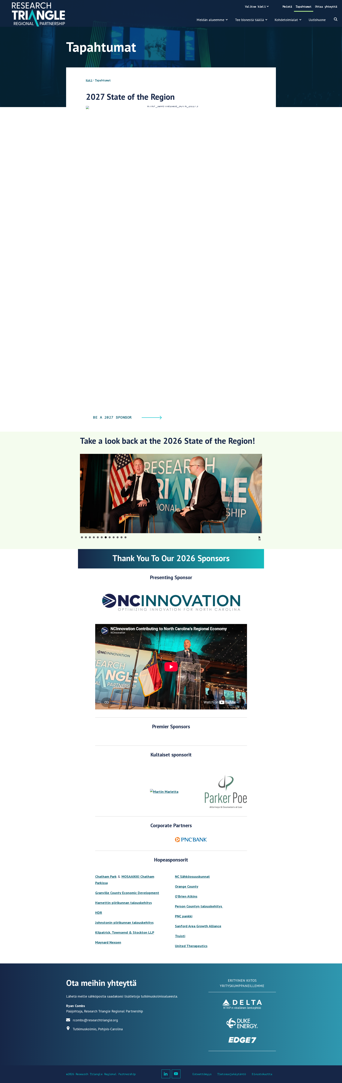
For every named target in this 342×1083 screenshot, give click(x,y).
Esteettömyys (201, 1074)
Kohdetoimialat (286, 19)
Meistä (287, 6)
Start (260, 537)
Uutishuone (317, 19)
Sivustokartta (262, 1074)
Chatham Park (106, 876)
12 (125, 537)
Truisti (180, 936)
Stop (259, 539)
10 (118, 537)
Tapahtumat (304, 6)
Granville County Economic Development (127, 892)
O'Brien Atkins (186, 896)
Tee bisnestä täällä (249, 19)
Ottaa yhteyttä (326, 6)
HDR (98, 912)
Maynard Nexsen (108, 942)
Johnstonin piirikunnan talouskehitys (124, 922)
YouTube (176, 1074)
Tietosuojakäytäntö (231, 1074)
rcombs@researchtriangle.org (95, 1020)
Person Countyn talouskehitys (199, 906)
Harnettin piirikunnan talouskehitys (123, 902)
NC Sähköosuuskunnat (192, 876)
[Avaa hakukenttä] (335, 19)
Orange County (186, 886)
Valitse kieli (255, 6)
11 (122, 537)
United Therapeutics (191, 946)
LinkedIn (166, 1074)
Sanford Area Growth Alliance (198, 926)
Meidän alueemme (210, 19)
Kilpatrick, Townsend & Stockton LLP (124, 932)
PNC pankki (183, 916)
